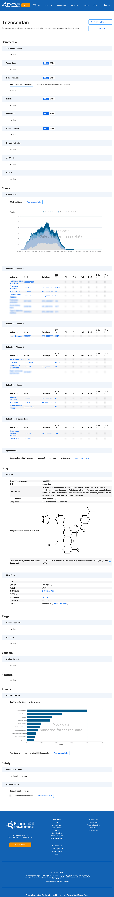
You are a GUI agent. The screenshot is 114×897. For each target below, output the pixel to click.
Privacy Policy (83, 895)
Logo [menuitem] (57, 854)
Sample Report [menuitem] (57, 825)
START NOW (20, 845)
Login (107, 5)
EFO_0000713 (47, 367)
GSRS (65, 603)
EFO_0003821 (47, 398)
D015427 (27, 359)
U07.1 (57, 362)
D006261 (27, 403)
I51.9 (57, 336)
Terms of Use (72, 895)
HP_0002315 (47, 403)
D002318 (27, 296)
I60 (56, 367)
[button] (100, 22)
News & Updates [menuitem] (57, 836)
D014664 (27, 439)
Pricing (86, 5)
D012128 (27, 433)
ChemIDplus (57, 603)
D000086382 (29, 362)
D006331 (27, 336)
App (97, 5)
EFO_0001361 (47, 287)
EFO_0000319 (47, 296)
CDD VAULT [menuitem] (94, 828)
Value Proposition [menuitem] (57, 848)
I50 (56, 292)
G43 (56, 398)
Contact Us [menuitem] (94, 830)
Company (74, 5)
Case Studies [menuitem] (57, 833)
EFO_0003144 (47, 292)
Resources (61, 5)
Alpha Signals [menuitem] (57, 851)
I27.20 (57, 287)
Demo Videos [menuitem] (57, 828)
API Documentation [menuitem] (57, 838)
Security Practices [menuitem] (93, 825)
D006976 (27, 287)
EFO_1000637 (47, 433)
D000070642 (29, 407)
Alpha (25, 5)
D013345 (27, 367)
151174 (45, 597)
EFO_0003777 (47, 336)
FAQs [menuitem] (57, 830)
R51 (56, 403)
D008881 (27, 398)
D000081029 (29, 282)
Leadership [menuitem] (94, 822)
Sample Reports (36, 5)
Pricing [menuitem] (57, 822)
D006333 (27, 292)
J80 (56, 433)
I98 (56, 296)
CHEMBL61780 (48, 591)
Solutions (48, 5)
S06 (56, 407)
